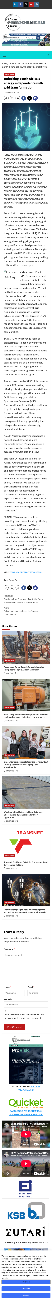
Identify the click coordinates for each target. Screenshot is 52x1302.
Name (7, 987)
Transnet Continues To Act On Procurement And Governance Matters (26, 863)
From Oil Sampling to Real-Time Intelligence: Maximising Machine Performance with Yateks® (25, 911)
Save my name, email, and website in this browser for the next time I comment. (24, 1016)
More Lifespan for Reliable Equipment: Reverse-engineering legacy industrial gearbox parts (26, 716)
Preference (26, 1282)
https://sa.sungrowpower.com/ (25, 571)
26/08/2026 (10, 673)
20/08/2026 (10, 916)
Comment (9, 949)
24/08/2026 (10, 771)
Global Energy (14, 580)
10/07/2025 (10, 93)
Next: (21, 611)
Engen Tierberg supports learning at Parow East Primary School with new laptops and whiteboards (26, 765)
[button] (4, 54)
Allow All (26, 1295)
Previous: (23, 599)
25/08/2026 (10, 721)
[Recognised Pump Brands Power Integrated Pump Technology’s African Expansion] (26, 647)
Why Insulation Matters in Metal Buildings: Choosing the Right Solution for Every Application (23, 815)
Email (30, 987)
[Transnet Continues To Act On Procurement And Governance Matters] (26, 843)
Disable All (26, 1289)
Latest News (9, 74)
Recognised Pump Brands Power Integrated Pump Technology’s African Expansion (24, 668)
